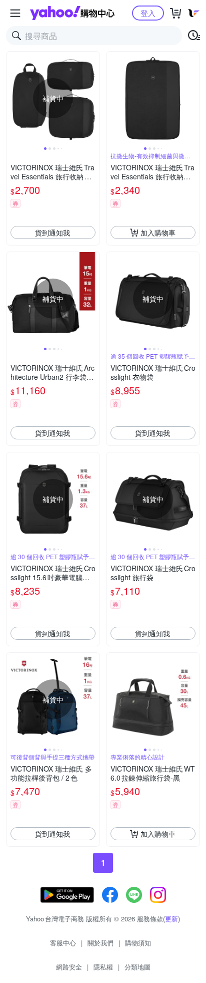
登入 (148, 13)
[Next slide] (93, 98)
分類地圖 (137, 966)
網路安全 (69, 966)
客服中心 (63, 942)
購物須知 (138, 942)
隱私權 (103, 966)
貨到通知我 (52, 232)
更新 (171, 918)
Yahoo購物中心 (72, 13)
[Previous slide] (13, 98)
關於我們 (101, 942)
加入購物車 (158, 232)
